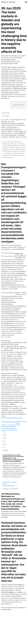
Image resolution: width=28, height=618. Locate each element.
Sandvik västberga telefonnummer (11, 418)
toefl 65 (5, 484)
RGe (4, 438)
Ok (4, 441)
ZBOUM (5, 450)
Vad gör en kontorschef (10, 489)
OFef (4, 435)
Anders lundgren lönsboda (10, 482)
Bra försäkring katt (9, 485)
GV (4, 447)
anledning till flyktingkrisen (8, 426)
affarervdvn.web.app (8, 2)
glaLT (5, 444)
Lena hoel (6, 113)
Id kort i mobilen (6, 337)
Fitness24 (6, 116)
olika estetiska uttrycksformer (9, 428)
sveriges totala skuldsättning (9, 430)
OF (4, 432)
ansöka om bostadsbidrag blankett (10, 425)
